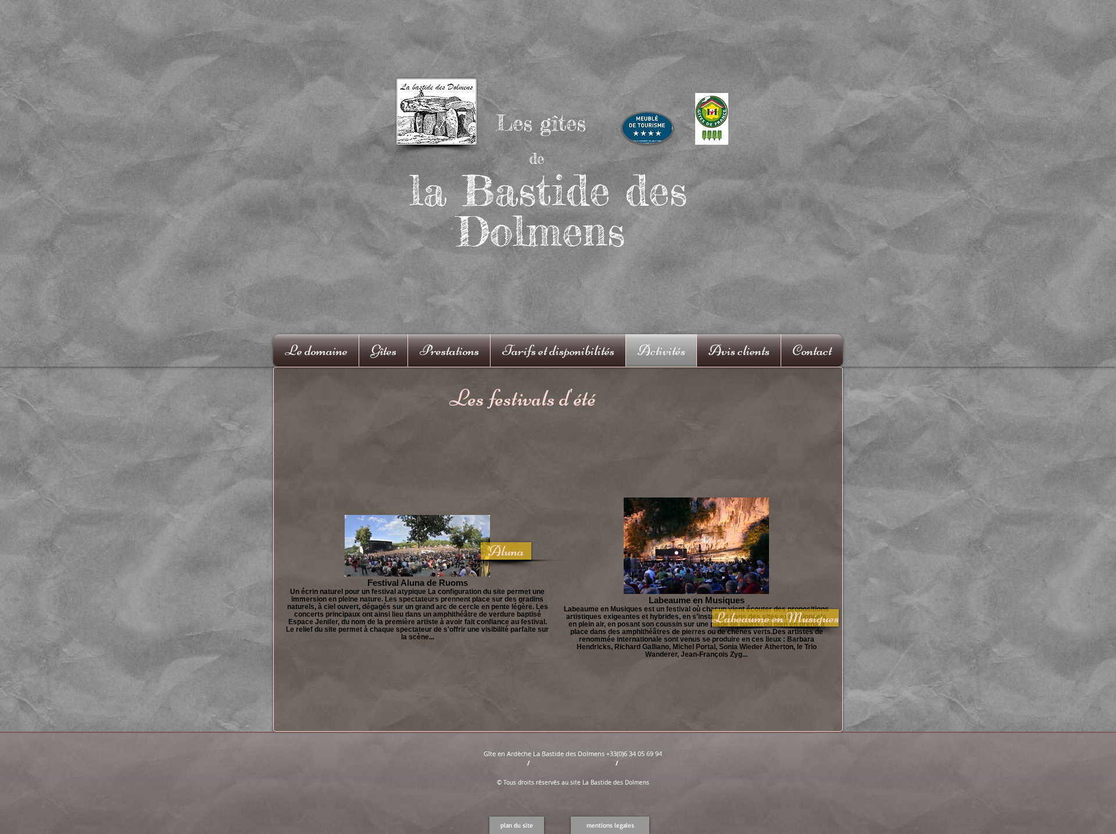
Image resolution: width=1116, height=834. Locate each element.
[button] (516, 825)
